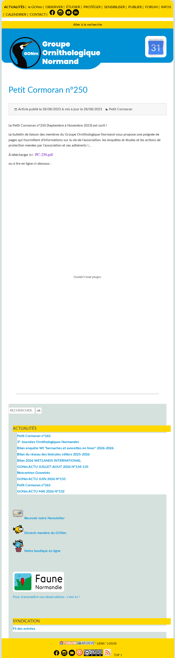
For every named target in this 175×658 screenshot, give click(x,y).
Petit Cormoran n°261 (34, 485)
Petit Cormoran (120, 109)
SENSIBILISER (114, 7)
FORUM (151, 7)
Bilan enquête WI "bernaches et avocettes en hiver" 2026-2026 (65, 448)
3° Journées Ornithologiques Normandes (48, 442)
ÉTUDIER (73, 7)
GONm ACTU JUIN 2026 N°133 (41, 479)
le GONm (35, 7)
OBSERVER (54, 7)
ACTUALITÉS (14, 7)
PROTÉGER (92, 7)
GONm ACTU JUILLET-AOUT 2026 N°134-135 (52, 467)
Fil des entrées (24, 628)
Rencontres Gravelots (33, 472)
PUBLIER (135, 7)
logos (112, 643)
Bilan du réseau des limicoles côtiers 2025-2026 (53, 454)
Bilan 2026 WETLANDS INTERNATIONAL (49, 460)
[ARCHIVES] (85, 643)
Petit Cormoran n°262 (34, 436)
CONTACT (38, 14)
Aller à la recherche (87, 24)
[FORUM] (68, 643)
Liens (101, 643)
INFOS (166, 7)
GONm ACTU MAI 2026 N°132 (40, 491)
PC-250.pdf (44, 154)
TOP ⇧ (117, 655)
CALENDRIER (16, 14)
